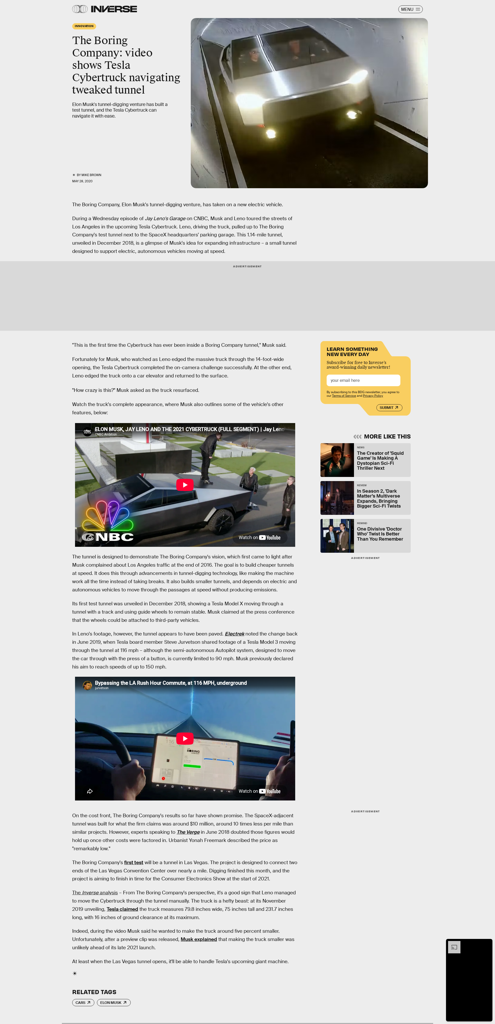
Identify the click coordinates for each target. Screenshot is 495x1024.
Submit (386, 407)
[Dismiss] (487, 943)
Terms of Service (344, 396)
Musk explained (199, 939)
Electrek (234, 634)
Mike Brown (91, 175)
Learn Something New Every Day (352, 351)
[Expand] (452, 943)
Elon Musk (110, 1002)
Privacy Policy (373, 396)
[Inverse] (114, 9)
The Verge (188, 832)
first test (133, 862)
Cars (80, 1002)
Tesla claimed (122, 909)
